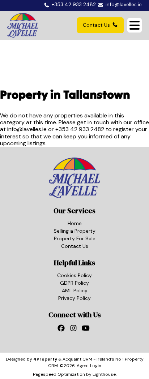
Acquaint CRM (77, 359)
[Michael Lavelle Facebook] (62, 330)
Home (75, 223)
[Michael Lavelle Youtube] (86, 330)
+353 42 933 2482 (79, 129)
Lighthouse (104, 374)
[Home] (22, 25)
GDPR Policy (74, 283)
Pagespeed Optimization (59, 374)
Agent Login (89, 366)
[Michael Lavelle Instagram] (74, 330)
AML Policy (75, 290)
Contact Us (96, 25)
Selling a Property (74, 231)
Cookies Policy (74, 275)
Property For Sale (74, 238)
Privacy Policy (74, 298)
